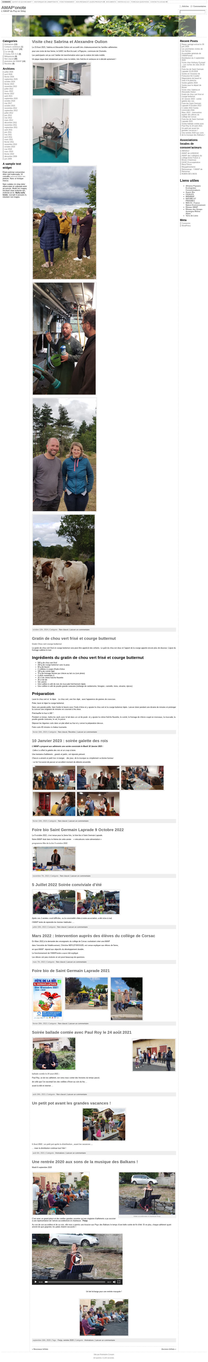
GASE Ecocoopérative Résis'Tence (191, 163)
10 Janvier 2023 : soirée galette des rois (70, 741)
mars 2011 (8, 139)
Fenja (60, 1340)
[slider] (75, 1282)
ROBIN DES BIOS (189, 174)
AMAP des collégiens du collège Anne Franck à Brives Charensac (192, 158)
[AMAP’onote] (104, 26)
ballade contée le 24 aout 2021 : (45, 1074)
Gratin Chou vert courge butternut (47, 644)
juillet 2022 (8, 89)
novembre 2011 (10, 125)
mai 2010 (8, 149)
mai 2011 (8, 135)
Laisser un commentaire (79, 630)
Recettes (8, 64)
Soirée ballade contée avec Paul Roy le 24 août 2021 (82, 1032)
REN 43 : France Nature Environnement (195, 204)
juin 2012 (8, 115)
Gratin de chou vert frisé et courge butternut (74, 638)
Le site (8, 52)
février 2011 (9, 142)
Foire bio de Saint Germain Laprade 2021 (71, 971)
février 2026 (9, 77)
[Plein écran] (118, 1282)
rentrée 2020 (68, 1340)
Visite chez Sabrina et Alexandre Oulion (69, 41)
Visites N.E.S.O (11, 54)
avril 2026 (8, 74)
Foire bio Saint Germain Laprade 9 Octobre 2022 (78, 830)
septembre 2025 (11, 79)
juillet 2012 (8, 113)
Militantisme (9, 56)
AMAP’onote (13, 7)
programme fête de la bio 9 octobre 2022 (49, 843)
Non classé (9, 59)
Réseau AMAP (192, 207)
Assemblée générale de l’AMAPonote (191, 54)
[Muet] (114, 1282)
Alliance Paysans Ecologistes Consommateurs (193, 188)
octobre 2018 (9, 101)
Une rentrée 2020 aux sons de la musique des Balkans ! (85, 1162)
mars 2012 (8, 120)
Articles (185, 6)
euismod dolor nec (17, 176)
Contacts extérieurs (12, 47)
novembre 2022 (10, 86)
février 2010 (9, 154)
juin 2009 (8, 159)
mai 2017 (8, 103)
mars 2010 (8, 151)
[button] (77, 1259)
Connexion (186, 223)
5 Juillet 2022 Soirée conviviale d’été (67, 884)
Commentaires (199, 6)
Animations (9, 44)
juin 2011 (8, 132)
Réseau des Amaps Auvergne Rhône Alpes (194, 211)
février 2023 (9, 84)
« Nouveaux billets (40, 1349)
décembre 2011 (10, 123)
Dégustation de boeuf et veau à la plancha (191, 79)
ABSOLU (185, 151)
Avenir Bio (190, 192)
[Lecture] (35, 1282)
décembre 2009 (10, 156)
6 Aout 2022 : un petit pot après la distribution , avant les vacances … (62, 1144)
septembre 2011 (10, 127)
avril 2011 (8, 137)
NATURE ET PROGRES (191, 200)
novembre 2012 (10, 108)
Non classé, (63, 732)
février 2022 (9, 94)
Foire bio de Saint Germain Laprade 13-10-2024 (193, 70)
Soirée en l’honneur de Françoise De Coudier (191, 75)
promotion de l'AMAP (13, 61)
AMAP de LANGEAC (190, 153)
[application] (77, 1259)
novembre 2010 (10, 144)
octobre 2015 (9, 106)
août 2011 (8, 130)
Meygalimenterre (188, 167)
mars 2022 (8, 91)
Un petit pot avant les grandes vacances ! (71, 1103)
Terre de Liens (192, 216)
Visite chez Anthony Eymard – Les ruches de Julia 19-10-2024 (193, 64)
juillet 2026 (8, 72)
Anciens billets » (168, 1349)
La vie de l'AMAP (11, 49)
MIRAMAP (190, 196)
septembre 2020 (11, 98)
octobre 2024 (9, 81)
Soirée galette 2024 (190, 83)
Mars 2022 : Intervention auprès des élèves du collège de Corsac (93, 936)
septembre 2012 (11, 110)
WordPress (186, 226)
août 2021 (8, 96)
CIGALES (190, 194)
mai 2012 (8, 118)
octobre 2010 (9, 147)
